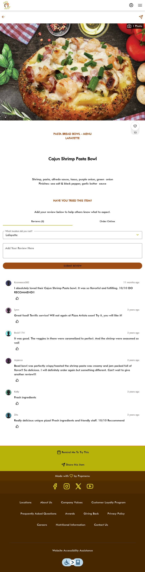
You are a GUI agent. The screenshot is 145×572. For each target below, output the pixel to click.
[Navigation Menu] (140, 5)
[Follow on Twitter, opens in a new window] (78, 487)
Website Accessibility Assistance (72, 550)
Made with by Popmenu (46, 475)
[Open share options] (141, 17)
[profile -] (131, 5)
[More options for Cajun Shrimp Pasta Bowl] (135, 126)
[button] (4, 16)
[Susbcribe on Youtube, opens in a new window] (90, 487)
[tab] (37, 221)
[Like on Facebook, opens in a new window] (55, 487)
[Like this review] (18, 298)
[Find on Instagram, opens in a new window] (66, 487)
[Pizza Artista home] (19, 5)
